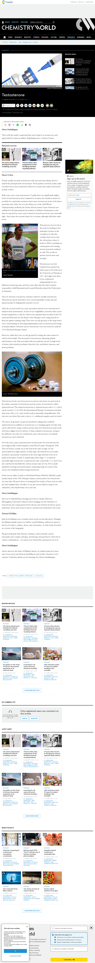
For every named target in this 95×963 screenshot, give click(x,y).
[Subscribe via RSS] (5, 125)
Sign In (7, 22)
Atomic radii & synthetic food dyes (51, 890)
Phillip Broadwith (31, 641)
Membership (89, 2)
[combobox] (41, 22)
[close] (61, 99)
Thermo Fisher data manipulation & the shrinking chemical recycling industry (82, 72)
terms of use (72, 204)
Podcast (6, 623)
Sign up (78, 199)
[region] (15, 943)
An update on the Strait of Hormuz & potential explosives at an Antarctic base (11, 667)
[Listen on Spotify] (17, 125)
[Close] (27, 927)
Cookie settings (15, 956)
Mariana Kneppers (7, 635)
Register (15, 22)
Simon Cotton (9, 99)
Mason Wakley (9, 900)
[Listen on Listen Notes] (30, 125)
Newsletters (13, 42)
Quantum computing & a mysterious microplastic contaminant (11, 853)
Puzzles (35, 42)
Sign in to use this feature (53, 99)
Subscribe (24, 22)
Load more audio (32, 816)
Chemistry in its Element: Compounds (20, 575)
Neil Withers (29, 675)
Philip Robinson (30, 897)
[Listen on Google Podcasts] (13, 125)
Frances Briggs (50, 680)
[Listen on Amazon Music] (25, 125)
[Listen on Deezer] (21, 125)
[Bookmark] (51, 105)
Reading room (27, 42)
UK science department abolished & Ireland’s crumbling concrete (83, 62)
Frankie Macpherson (31, 638)
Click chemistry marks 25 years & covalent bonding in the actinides (51, 667)
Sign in (24, 718)
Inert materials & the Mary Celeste (10, 890)
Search (53, 22)
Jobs (19, 42)
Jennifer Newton (51, 863)
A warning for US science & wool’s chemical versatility (30, 666)
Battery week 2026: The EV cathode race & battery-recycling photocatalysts (32, 853)
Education (81, 2)
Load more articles (32, 690)
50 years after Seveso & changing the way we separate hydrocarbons (83, 81)
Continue (68, 960)
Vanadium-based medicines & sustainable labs (50, 852)
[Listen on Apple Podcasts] (9, 125)
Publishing (74, 2)
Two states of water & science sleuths (31, 890)
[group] (89, 37)
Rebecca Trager (30, 678)
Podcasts (5, 50)
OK (15, 951)
